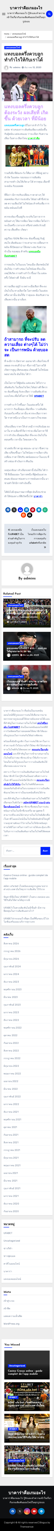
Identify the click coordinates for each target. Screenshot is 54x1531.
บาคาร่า (38, 496)
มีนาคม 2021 (10, 1180)
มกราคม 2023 (11, 1012)
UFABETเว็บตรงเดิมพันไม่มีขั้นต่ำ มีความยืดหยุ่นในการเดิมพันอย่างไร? (27, 1469)
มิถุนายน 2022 (11, 1066)
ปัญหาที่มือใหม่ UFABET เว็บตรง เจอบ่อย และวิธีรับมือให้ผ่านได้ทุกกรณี (27, 1437)
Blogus (43, 1522)
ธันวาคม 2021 (11, 1112)
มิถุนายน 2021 (11, 1157)
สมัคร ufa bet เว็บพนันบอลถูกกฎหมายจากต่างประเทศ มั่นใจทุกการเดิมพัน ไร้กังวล (27, 1405)
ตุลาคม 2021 (10, 1127)
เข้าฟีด (7, 1308)
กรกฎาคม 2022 (12, 1058)
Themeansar (26, 1526)
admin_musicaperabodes (25, 617)
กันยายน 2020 (11, 1211)
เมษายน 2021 (11, 1173)
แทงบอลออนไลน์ (12, 47)
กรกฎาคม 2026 (12, 951)
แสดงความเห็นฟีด (13, 1316)
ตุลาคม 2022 (11, 1035)
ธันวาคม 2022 (11, 1020)
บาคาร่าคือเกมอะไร (26, 8)
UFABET (39, 396)
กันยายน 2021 (11, 1134)
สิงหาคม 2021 (11, 1142)
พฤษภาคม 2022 (12, 1073)
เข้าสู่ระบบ (9, 1300)
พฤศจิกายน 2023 (13, 989)
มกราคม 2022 (11, 1104)
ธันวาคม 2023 (11, 981)
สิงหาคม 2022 (11, 1050)
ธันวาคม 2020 (11, 1203)
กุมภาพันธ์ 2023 (12, 1004)
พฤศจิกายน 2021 (12, 1119)
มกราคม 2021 (11, 1196)
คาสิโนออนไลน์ (12, 1263)
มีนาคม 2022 (11, 1089)
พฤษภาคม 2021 (12, 1165)
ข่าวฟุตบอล (9, 1256)
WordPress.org (12, 1323)
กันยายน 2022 (11, 1043)
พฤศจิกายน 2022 (13, 1027)
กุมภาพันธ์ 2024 (12, 966)
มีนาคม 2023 (11, 997)
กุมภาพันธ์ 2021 (12, 1188)
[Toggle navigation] (3, 14)
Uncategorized (12, 1240)
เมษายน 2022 (11, 1081)
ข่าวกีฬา (8, 1248)
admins (16, 67)
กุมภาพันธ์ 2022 (12, 1096)
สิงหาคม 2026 (11, 943)
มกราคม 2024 (11, 974)
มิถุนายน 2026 (11, 958)
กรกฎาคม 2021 (12, 1150)
